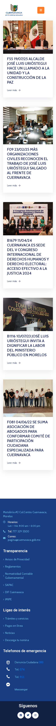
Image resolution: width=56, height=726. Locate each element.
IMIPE (8, 599)
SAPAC (9, 585)
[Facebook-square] (20, 715)
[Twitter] (28, 715)
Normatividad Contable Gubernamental (19, 575)
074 (22, 669)
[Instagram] (35, 715)
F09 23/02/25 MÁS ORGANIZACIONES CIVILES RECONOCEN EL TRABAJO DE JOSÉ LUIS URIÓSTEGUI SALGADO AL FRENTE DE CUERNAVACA (27, 163)
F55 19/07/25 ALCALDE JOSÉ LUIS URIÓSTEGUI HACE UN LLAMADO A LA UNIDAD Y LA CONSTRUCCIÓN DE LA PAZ (28, 70)
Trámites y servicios (16, 618)
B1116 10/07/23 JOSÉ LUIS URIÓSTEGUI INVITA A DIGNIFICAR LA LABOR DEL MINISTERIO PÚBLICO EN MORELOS (28, 345)
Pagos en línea (14, 625)
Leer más (12, 90)
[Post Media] (28, 37)
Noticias (10, 632)
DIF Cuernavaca (14, 592)
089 (41, 662)
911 (22, 677)
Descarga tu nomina (17, 640)
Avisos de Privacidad (17, 559)
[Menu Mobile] (40, 10)
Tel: (18, 531)
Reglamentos (13, 566)
